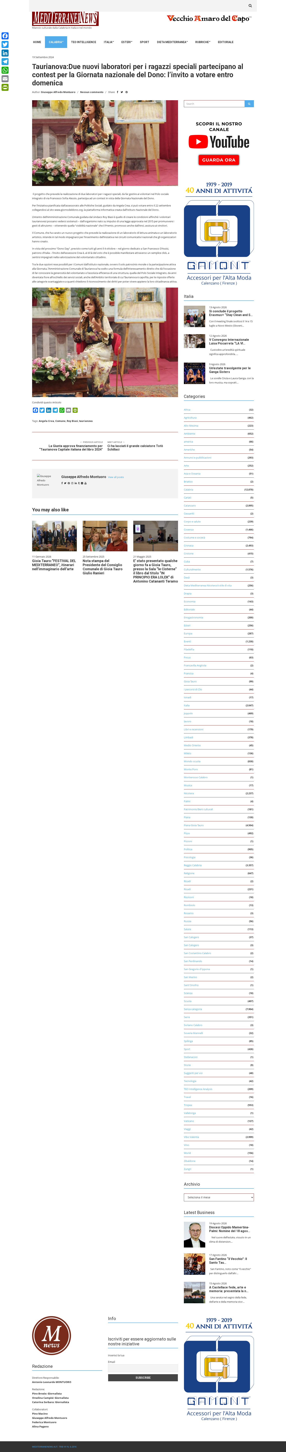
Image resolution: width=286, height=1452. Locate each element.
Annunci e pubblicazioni (197, 457)
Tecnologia (190, 1081)
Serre (187, 1017)
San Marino (190, 977)
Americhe (189, 449)
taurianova (86, 421)
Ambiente (189, 433)
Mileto (187, 753)
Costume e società (194, 537)
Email (111, 1362)
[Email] (5, 78)
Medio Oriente (192, 745)
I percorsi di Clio (193, 689)
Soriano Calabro (193, 1025)
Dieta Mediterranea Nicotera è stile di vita (208, 585)
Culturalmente (192, 569)
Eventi (187, 641)
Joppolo (188, 713)
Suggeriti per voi (193, 1073)
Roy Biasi (72, 421)
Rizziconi (189, 897)
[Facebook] (5, 36)
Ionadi (187, 697)
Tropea (188, 1105)
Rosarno (189, 913)
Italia (108, 42)
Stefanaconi (190, 1057)
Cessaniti (189, 513)
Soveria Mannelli (193, 1033)
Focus (187, 657)
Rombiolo (189, 905)
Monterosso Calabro (196, 777)
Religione (189, 873)
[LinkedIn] (5, 53)
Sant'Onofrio (191, 985)
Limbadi (188, 737)
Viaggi (187, 1129)
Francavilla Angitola (195, 665)
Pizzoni (188, 841)
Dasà (186, 577)
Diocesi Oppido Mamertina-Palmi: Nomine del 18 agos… (229, 1229)
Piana (187, 817)
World (187, 1153)
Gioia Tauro (190, 681)
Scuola (187, 1001)
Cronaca (188, 545)
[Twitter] (5, 44)
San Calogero (191, 937)
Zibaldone (189, 1161)
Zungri (187, 1169)
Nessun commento (91, 92)
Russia (187, 921)
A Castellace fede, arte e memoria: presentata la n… (228, 1289)
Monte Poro (191, 769)
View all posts (116, 477)
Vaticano (189, 1121)
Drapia (187, 593)
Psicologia (189, 857)
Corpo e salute (192, 521)
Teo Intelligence (83, 42)
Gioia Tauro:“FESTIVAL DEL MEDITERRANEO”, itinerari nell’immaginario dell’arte (54, 565)
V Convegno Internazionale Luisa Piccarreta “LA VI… (229, 341)
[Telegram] (5, 61)
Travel (187, 1097)
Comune (60, 421)
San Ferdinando (193, 961)
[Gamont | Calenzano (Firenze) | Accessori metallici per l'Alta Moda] (219, 232)
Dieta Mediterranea (171, 42)
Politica (188, 849)
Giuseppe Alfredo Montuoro (58, 92)
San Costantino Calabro (197, 953)
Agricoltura (190, 417)
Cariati (187, 497)
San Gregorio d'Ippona (197, 969)
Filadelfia (189, 649)
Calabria (55, 42)
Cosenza (189, 529)
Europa (188, 633)
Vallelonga (190, 1113)
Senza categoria (193, 1009)
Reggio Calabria (193, 865)
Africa (187, 409)
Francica (188, 673)
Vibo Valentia (191, 1137)
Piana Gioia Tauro (194, 825)
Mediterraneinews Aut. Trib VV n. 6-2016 (54, 1446)
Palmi (187, 801)
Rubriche (202, 42)
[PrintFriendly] (5, 87)
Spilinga (188, 1041)
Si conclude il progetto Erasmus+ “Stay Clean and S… (231, 313)
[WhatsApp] (5, 70)
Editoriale (225, 42)
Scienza (188, 993)
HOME (37, 42)
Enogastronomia (193, 617)
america (188, 441)
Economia (189, 601)
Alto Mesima (191, 425)
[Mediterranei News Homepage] (51, 1335)
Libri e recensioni (193, 729)
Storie (187, 1065)
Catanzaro (190, 505)
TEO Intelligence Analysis (198, 1089)
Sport (144, 42)
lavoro (187, 721)
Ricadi (187, 881)
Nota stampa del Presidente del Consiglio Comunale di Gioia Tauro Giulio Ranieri (103, 567)
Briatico (188, 481)
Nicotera (189, 793)
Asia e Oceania (192, 473)
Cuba (187, 561)
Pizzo (187, 833)
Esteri (126, 42)
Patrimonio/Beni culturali (198, 809)
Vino (186, 1145)
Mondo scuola (192, 761)
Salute (187, 929)
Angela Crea (46, 421)
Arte (186, 465)
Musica (188, 785)
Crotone (188, 553)
